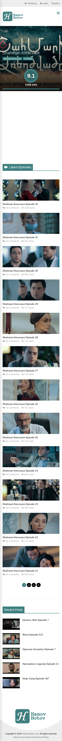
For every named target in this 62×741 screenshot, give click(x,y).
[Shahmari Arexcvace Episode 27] (31, 366)
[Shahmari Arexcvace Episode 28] (31, 333)
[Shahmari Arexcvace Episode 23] (31, 499)
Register (55, 3)
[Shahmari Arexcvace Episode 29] (31, 299)
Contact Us (29, 737)
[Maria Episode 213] (11, 643)
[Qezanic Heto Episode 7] (11, 629)
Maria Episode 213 (32, 634)
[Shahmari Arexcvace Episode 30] (31, 266)
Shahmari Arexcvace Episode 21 (20, 570)
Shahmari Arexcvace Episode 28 (20, 337)
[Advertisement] (31, 130)
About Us (17, 737)
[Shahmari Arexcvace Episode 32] (31, 199)
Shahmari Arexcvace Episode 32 (20, 204)
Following (32, 3)
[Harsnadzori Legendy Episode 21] (11, 672)
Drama (14, 64)
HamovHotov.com (30, 734)
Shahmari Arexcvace (12, 59)
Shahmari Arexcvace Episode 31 (20, 237)
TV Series (28, 59)
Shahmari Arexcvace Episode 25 (20, 437)
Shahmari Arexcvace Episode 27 (20, 370)
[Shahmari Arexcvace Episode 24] (31, 466)
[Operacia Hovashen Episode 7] (11, 658)
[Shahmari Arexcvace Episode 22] (31, 533)
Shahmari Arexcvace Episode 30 (20, 270)
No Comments (12, 208)
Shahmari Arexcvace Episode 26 (20, 404)
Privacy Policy (42, 737)
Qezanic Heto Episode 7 (35, 620)
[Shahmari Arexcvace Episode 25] (31, 433)
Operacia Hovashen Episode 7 (39, 649)
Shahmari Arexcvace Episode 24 (20, 470)
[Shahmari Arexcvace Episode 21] (31, 566)
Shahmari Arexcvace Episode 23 (20, 504)
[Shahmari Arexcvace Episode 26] (31, 399)
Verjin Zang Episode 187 (35, 678)
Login (45, 3)
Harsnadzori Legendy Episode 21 (40, 663)
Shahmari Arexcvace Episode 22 (20, 537)
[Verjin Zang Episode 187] (11, 687)
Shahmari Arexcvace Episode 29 (20, 304)
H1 (32, 64)
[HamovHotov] (13, 20)
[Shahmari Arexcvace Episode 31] (31, 233)
